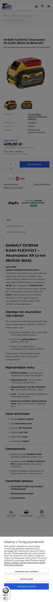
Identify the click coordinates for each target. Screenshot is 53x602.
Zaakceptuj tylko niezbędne (26, 571)
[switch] (5, 598)
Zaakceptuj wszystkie (26, 586)
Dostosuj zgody (26, 579)
